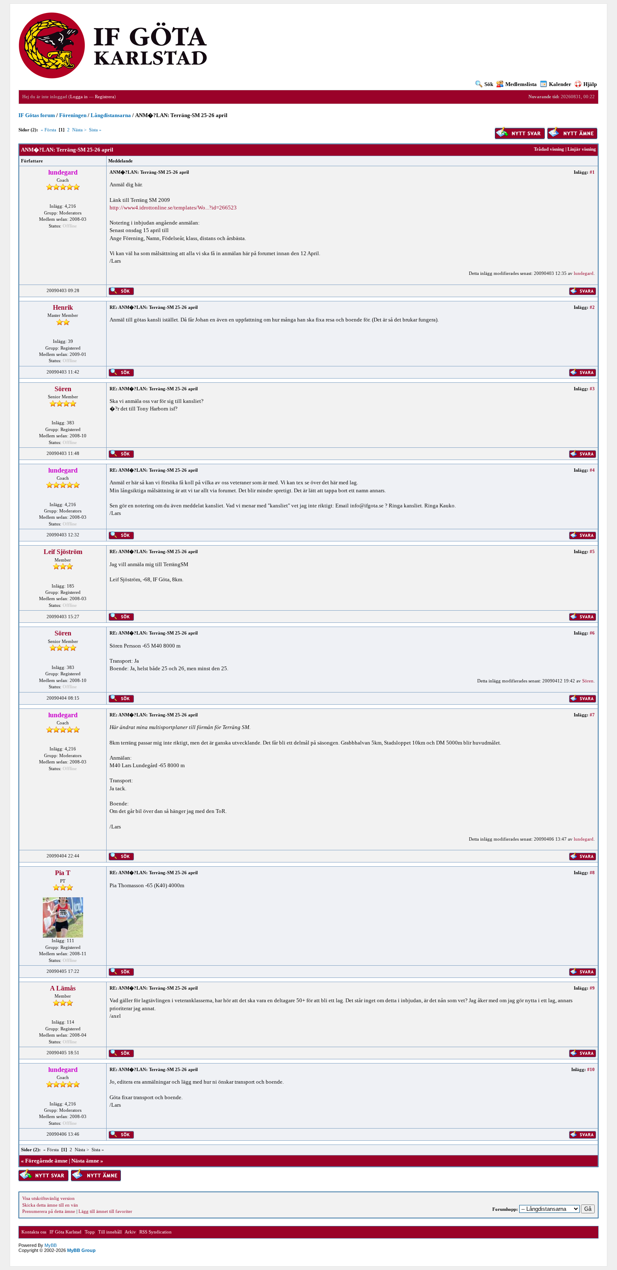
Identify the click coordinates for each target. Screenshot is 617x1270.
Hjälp (590, 84)
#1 (592, 172)
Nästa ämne (85, 1161)
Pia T (63, 872)
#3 (592, 388)
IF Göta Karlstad (65, 1231)
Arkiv (130, 1231)
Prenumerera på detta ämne (48, 1211)
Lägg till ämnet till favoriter (105, 1211)
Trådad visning (549, 149)
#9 (592, 987)
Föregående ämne (46, 1161)
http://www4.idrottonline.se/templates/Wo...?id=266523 (173, 207)
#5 (592, 551)
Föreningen (72, 115)
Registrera (104, 96)
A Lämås (63, 988)
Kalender (560, 84)
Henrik (63, 307)
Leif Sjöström (63, 551)
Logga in (79, 96)
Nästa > (79, 129)
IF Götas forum (36, 115)
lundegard (583, 273)
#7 (592, 714)
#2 (592, 307)
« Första (48, 129)
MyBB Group (81, 1250)
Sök (488, 84)
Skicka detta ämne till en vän (50, 1204)
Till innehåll (110, 1231)
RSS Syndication (155, 1231)
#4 (592, 470)
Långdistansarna (111, 115)
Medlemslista (521, 84)
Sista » (95, 129)
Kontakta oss (33, 1231)
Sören (63, 388)
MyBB (50, 1245)
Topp (90, 1231)
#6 (592, 632)
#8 (592, 872)
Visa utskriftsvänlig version (48, 1198)
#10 (591, 1069)
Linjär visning (581, 149)
